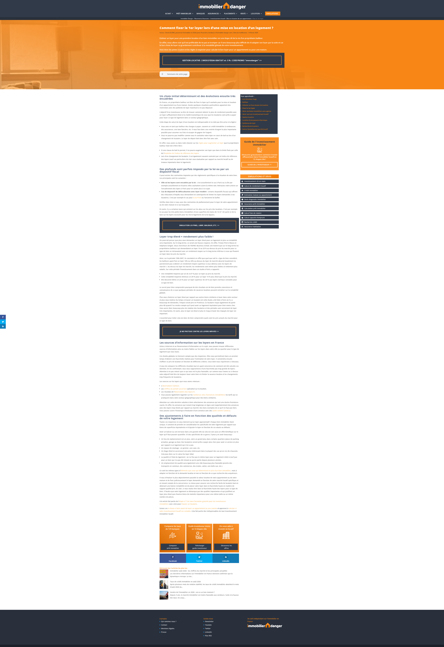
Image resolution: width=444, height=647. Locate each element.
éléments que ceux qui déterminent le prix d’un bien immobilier (206, 470)
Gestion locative (248, 117)
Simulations (272, 13)
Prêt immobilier (183, 14)
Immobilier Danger (187, 19)
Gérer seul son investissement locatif (255, 114)
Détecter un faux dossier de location (255, 105)
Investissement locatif (217, 19)
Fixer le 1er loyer (248, 108)
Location (255, 14)
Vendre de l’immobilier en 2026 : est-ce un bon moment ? (192, 592)
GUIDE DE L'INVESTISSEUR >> (259, 164)
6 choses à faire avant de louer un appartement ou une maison (192, 508)
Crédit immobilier (251, 190)
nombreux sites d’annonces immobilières (209, 395)
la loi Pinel (197, 197)
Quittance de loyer (249, 123)
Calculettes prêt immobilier (254, 208)
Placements (229, 14)
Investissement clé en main (254, 181)
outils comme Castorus (221, 411)
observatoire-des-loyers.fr (185, 392)
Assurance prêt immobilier (254, 204)
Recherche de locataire (250, 126)
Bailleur (245, 102)
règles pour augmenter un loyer (211, 143)
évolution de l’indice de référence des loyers (181, 153)
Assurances (213, 14)
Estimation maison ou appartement (258, 195)
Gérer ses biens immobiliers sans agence (256, 111)
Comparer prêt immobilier (173, 546)
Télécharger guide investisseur (200, 546)
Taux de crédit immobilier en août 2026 (185, 581)
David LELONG (170, 33)
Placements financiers (201, 19)
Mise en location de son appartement (239, 19)
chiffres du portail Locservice (175, 389)
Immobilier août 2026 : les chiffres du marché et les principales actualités (198, 571)
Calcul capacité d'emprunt (254, 217)
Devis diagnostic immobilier (255, 199)
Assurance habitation (252, 226)
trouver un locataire (189, 504)
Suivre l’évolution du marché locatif (255, 129)
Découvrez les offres (226, 546)
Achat (168, 14)
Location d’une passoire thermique (254, 120)
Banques (201, 14)
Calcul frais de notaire (252, 213)
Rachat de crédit (250, 222)
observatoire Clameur (170, 386)
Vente (243, 14)
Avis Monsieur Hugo (249, 99)
